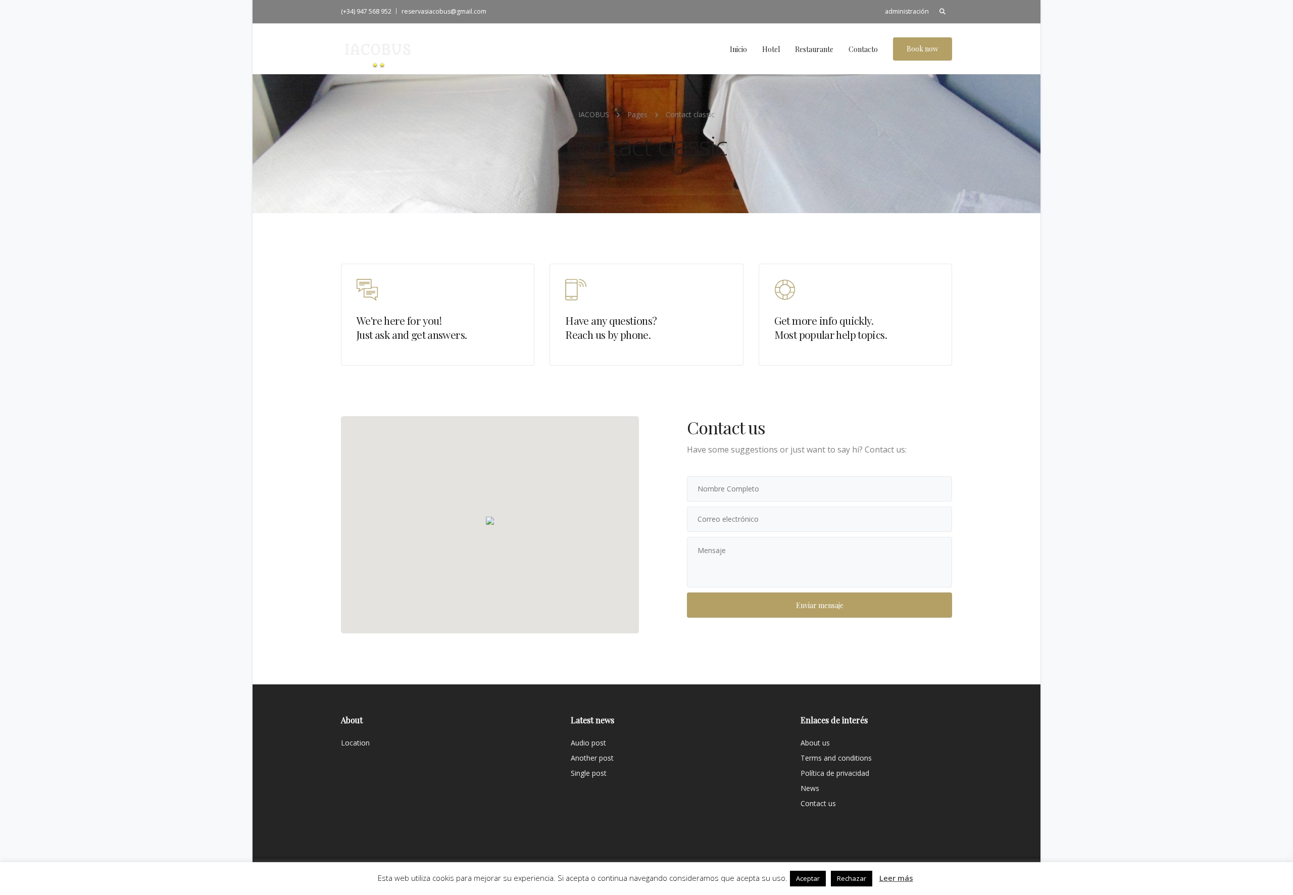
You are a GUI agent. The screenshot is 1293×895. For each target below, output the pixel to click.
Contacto (863, 49)
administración (907, 11)
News (810, 788)
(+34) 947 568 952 (366, 11)
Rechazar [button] (851, 878)
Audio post (588, 743)
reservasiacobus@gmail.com (444, 11)
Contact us (818, 803)
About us (815, 743)
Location (355, 743)
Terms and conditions (836, 758)
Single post (589, 773)
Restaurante (814, 49)
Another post (592, 758)
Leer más (896, 878)
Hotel (771, 49)
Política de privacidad (835, 773)
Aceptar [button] (808, 878)
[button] (490, 521)
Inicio (738, 49)
